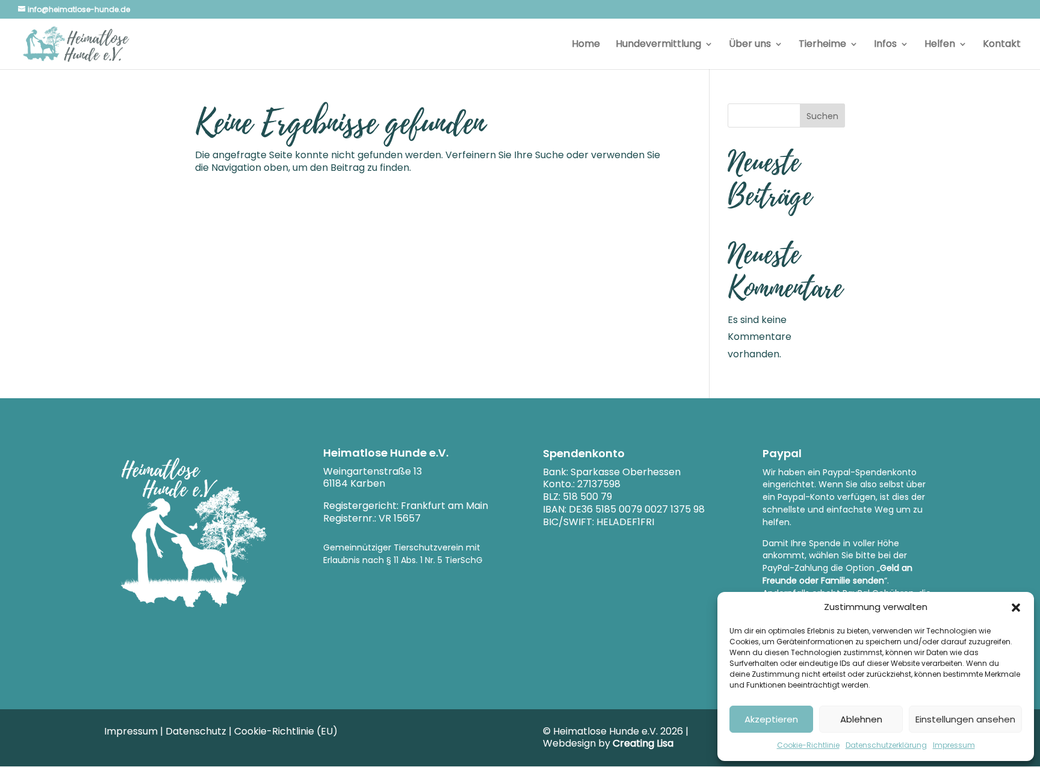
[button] (1016, 608)
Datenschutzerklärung (886, 745)
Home (586, 45)
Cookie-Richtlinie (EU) (286, 731)
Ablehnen (861, 719)
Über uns (750, 45)
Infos (885, 45)
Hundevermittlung (658, 45)
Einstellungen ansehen (965, 719)
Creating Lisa (643, 743)
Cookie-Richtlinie (808, 745)
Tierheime (822, 45)
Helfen (939, 45)
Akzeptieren (771, 719)
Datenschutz (196, 731)
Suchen (822, 116)
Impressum (954, 745)
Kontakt (1002, 45)
